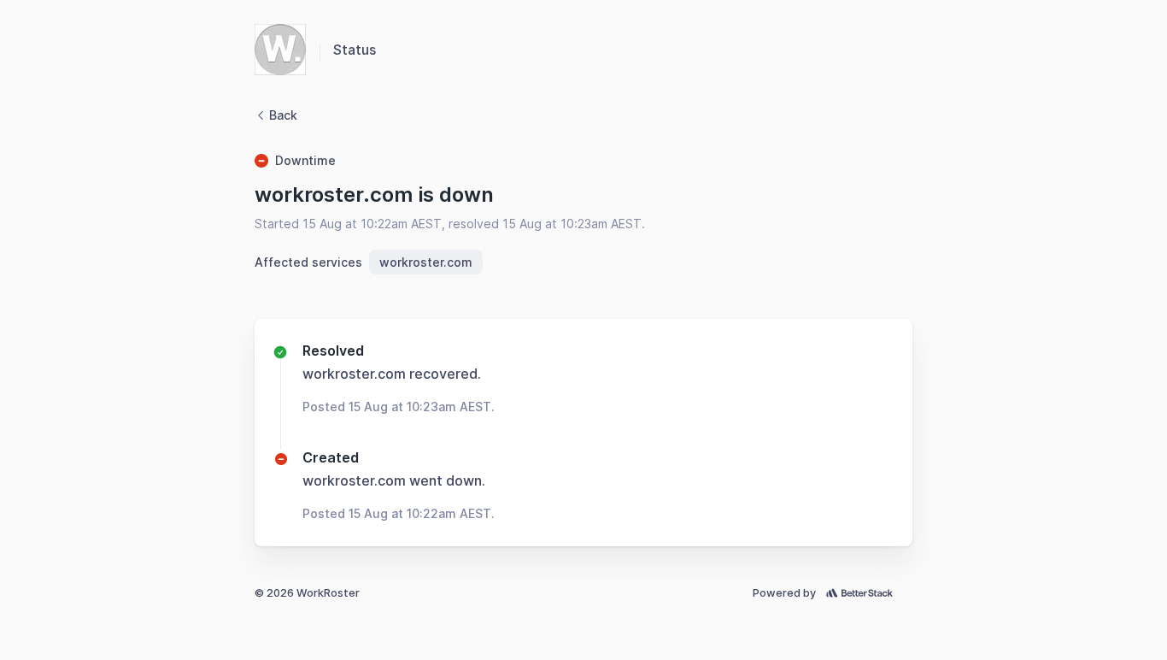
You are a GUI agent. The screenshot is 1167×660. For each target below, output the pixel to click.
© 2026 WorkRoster (307, 592)
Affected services (308, 262)
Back (283, 115)
